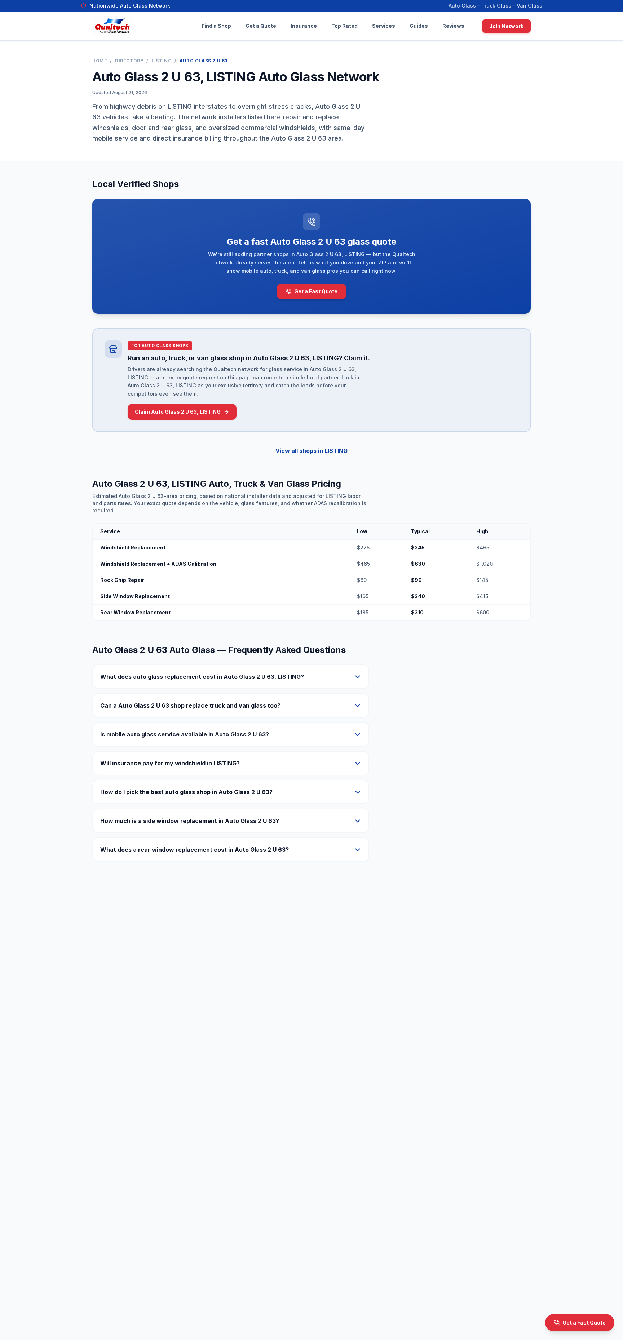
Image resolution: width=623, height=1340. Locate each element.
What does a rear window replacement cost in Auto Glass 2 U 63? (194, 849)
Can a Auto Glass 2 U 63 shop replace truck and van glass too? (190, 705)
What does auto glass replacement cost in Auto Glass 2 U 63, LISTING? (202, 676)
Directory (129, 60)
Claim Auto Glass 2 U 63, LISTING (178, 412)
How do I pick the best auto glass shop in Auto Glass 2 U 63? (186, 792)
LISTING (161, 60)
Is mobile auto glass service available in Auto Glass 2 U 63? (184, 734)
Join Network (506, 26)
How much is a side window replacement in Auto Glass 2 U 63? (189, 820)
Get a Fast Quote (315, 291)
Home (99, 60)
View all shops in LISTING (311, 450)
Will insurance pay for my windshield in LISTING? (170, 763)
